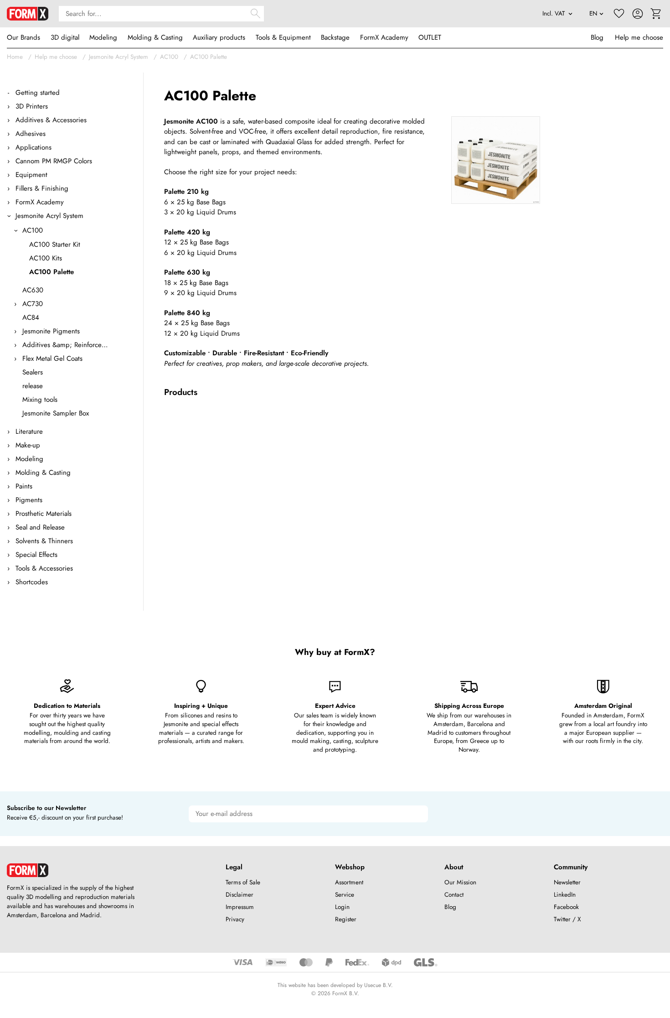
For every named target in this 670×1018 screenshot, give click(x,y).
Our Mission (460, 882)
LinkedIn (565, 894)
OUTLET (429, 37)
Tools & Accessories (44, 568)
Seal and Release (40, 527)
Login (342, 907)
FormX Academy (384, 37)
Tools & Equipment (283, 37)
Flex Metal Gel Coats (52, 358)
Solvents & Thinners (44, 541)
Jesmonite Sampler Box (55, 413)
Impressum (240, 907)
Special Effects (36, 555)
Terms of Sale (243, 882)
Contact (454, 894)
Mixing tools (39, 400)
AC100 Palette (208, 56)
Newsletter (567, 882)
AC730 (32, 304)
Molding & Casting (155, 37)
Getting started (37, 93)
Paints (23, 486)
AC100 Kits (45, 258)
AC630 (32, 290)
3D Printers (31, 106)
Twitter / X (567, 919)
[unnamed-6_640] (495, 160)
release (32, 386)
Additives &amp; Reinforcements (65, 345)
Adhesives (30, 134)
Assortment (349, 882)
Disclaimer (239, 894)
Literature (29, 431)
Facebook (566, 907)
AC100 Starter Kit (54, 244)
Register (345, 919)
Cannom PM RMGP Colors (53, 161)
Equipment (31, 175)
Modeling (103, 37)
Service (344, 894)
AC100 (169, 56)
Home (15, 56)
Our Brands (23, 37)
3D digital (65, 37)
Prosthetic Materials (43, 514)
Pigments (28, 500)
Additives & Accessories (51, 120)
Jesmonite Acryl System (118, 56)
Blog (597, 37)
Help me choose (639, 37)
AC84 (30, 317)
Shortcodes (31, 582)
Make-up (27, 445)
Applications (33, 147)
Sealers (32, 372)
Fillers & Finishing (41, 188)
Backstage (335, 37)
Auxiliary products (219, 37)
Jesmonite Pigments (51, 331)
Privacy (235, 919)
